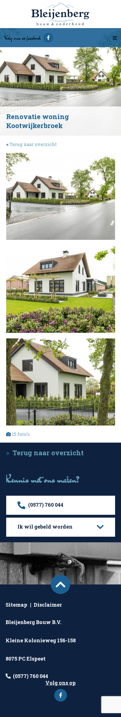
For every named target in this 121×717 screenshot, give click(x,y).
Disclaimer (48, 604)
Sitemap (16, 604)
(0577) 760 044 (30, 676)
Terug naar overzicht (31, 144)
